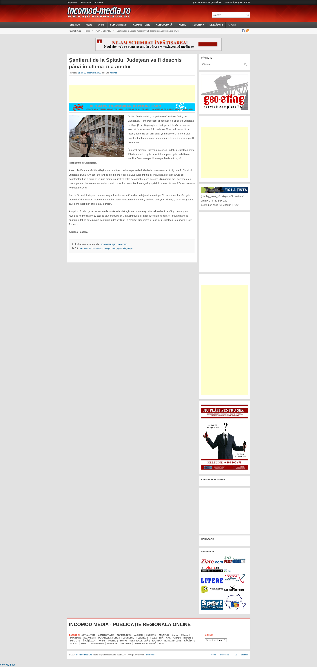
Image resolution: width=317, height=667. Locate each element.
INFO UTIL (75, 641)
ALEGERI (138, 635)
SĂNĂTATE (122, 244)
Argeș (175, 635)
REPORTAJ (198, 25)
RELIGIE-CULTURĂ (139, 641)
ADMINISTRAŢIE (141, 25)
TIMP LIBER (125, 643)
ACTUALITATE (88, 635)
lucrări (113, 248)
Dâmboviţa (96, 248)
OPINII (101, 25)
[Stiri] (227, 571)
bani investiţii (85, 248)
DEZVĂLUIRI (216, 25)
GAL (168, 638)
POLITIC (182, 25)
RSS (235, 655)
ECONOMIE (128, 638)
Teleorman (112, 643)
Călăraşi (184, 635)
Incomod (113, 73)
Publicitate (86, 2)
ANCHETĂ (151, 635)
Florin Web (149, 655)
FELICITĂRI (142, 638)
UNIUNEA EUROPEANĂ (145, 643)
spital (119, 248)
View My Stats (8, 664)
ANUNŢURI (164, 635)
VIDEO (162, 643)
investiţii (106, 248)
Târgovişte (127, 248)
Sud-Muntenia (97, 643)
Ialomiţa (187, 638)
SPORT (232, 25)
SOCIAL (74, 643)
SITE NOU (75, 25)
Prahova (123, 641)
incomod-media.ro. (83, 655)
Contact (99, 2)
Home (87, 31)
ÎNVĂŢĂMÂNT (89, 641)
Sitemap (244, 655)
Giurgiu (177, 638)
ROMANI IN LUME (172, 641)
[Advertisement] (132, 93)
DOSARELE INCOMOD (109, 638)
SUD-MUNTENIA (118, 25)
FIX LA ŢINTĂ (156, 638)
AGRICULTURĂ (164, 25)
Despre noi (72, 2)
